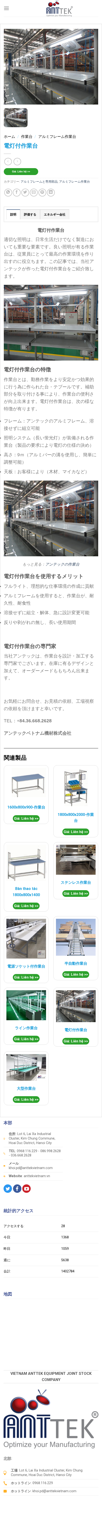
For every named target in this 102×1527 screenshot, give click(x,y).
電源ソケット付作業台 (26, 966)
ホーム (9, 136)
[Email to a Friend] (34, 192)
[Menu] (6, 8)
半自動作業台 (76, 963)
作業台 (26, 136)
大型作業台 (26, 1088)
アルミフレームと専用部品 (39, 181)
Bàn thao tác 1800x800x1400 (26, 891)
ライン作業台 (26, 1028)
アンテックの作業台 (62, 564)
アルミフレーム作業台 (57, 136)
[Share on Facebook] (17, 192)
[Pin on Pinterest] (42, 192)
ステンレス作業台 (76, 882)
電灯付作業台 (76, 1030)
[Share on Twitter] (25, 192)
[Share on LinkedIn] (51, 192)
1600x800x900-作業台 (26, 807)
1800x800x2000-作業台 (76, 817)
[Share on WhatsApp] (8, 192)
